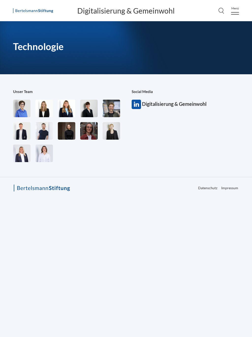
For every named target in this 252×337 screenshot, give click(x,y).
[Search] (221, 11)
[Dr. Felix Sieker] (22, 131)
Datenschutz (207, 188)
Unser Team (23, 91)
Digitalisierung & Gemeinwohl (126, 10)
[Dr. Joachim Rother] (44, 131)
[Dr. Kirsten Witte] (22, 108)
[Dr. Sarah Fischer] (89, 108)
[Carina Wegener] (111, 131)
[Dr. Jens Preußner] (111, 108)
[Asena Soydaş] (66, 108)
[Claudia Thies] (22, 153)
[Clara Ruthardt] (66, 131)
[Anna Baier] (89, 131)
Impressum (229, 188)
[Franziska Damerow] (44, 153)
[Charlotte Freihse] (44, 108)
